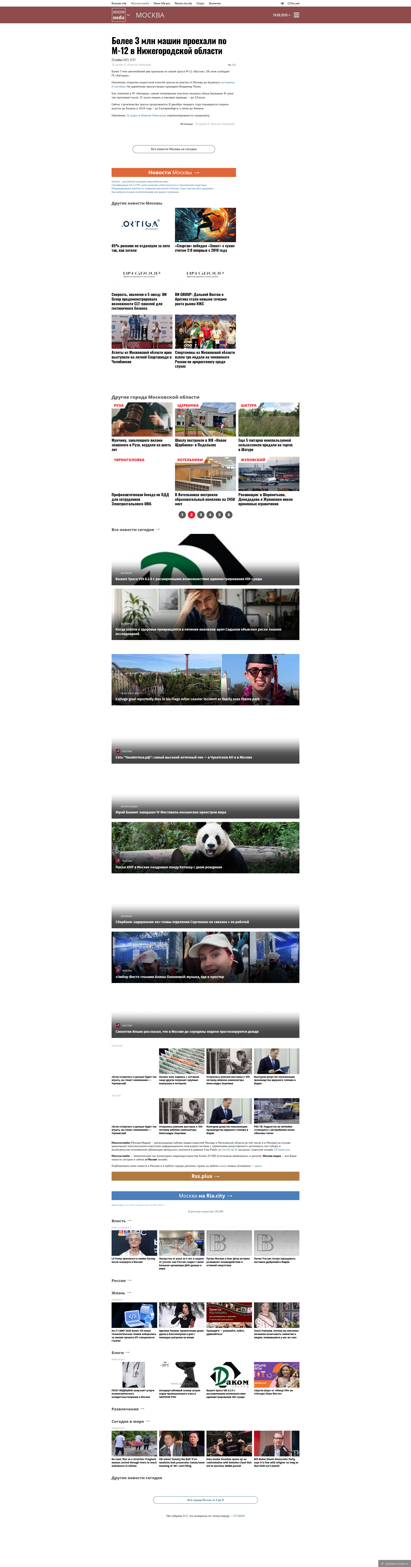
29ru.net (116, 1095)
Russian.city (119, 3)
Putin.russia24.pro (121, 1227)
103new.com (282, 1149)
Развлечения (125, 1409)
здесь (258, 1166)
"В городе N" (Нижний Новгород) (131, 64)
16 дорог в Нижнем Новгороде (146, 115)
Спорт (200, 3)
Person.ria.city (183, 3)
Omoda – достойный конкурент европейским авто (140, 181)
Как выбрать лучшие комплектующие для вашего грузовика (145, 191)
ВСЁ (185, 1516)
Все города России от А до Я (206, 1500)
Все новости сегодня (133, 529)
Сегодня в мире (128, 1421)
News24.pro (118, 1359)
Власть (119, 1221)
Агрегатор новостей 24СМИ (205, 1211)
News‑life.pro (162, 3)
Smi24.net (117, 1045)
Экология (215, 3)
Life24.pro (117, 1299)
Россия (119, 1280)
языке (223, 1166)
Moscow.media (140, 3)
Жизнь (118, 1293)
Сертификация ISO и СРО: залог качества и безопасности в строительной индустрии (159, 185)
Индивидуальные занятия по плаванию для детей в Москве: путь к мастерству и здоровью (162, 188)
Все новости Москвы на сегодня (174, 149)
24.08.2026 (280, 15)
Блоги (118, 1352)
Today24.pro (118, 1428)
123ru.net (293, 3)
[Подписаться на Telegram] (282, 3)
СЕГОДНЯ (239, 1516)
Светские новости (118, 1205)
